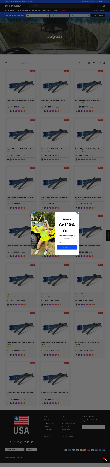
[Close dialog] (77, 213)
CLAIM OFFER (67, 247)
